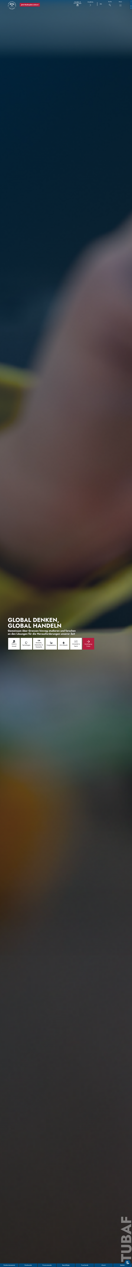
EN (101, 4)
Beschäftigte (66, 1265)
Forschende (84, 1265)
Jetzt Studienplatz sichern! (29, 5)
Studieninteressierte (9, 1265)
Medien (122, 1265)
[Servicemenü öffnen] (128, 1263)
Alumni (103, 1265)
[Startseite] (12, 5)
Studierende (28, 1265)
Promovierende (47, 1265)
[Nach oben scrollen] (128, 1255)
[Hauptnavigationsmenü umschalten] (120, 5)
